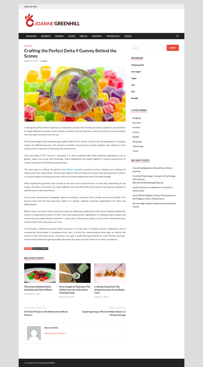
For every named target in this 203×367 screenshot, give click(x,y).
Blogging (32, 36)
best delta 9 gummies (73, 169)
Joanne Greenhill (47, 363)
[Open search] (177, 36)
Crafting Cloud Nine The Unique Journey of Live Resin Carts (109, 289)
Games (71, 36)
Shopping (97, 36)
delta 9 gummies (40, 249)
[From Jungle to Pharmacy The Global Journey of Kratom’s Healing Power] (75, 274)
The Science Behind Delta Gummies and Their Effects (38, 288)
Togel (133, 78)
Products (28, 46)
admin (44, 61)
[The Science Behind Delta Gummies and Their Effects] (40, 274)
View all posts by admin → (56, 333)
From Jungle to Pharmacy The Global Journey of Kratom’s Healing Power (74, 289)
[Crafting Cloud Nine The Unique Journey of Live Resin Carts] (110, 274)
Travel (128, 36)
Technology (113, 36)
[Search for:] (155, 48)
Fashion (59, 36)
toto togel (136, 71)
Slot (133, 91)
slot (133, 84)
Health (83, 36)
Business (45, 36)
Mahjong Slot (137, 65)
